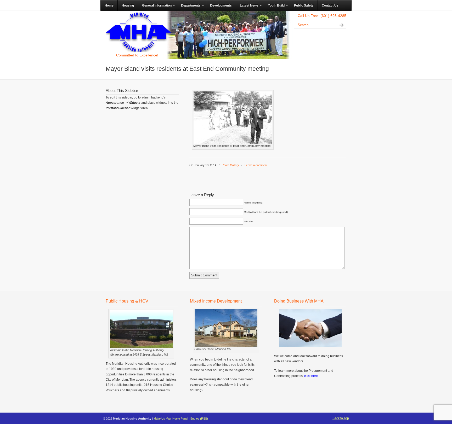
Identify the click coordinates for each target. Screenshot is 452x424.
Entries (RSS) (199, 418)
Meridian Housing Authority (138, 32)
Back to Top (340, 418)
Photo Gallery (230, 165)
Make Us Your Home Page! (171, 418)
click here (311, 376)
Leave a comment (256, 165)
